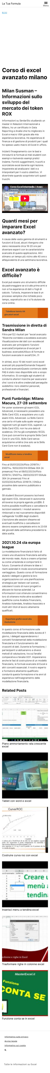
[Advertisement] (25, 40)
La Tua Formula (11, 3)
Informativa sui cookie (15, 1045)
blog (4, 13)
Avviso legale (11, 1041)
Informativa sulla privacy (16, 1037)
